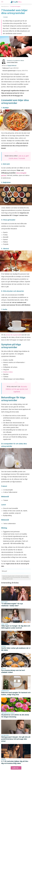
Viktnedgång (5, 735)
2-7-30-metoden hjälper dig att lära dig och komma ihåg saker (14, 762)
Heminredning (5, 690)
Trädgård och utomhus (8, 713)
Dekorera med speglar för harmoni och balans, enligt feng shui (16, 694)
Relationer (4, 601)
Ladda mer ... (16, 768)
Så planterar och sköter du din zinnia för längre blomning (15, 716)
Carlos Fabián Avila (12, 62)
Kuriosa (3, 646)
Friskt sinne (4, 624)
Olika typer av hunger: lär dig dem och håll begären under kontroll (15, 627)
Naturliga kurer (5, 6)
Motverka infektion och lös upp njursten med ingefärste (17, 389)
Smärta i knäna (8, 372)
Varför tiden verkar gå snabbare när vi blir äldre (15, 649)
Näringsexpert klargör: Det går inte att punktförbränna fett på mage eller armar (15, 739)
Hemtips (3, 668)
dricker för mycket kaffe (14, 335)
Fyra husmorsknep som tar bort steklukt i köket (13, 671)
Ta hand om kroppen (15, 6)
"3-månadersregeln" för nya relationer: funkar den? (12, 605)
